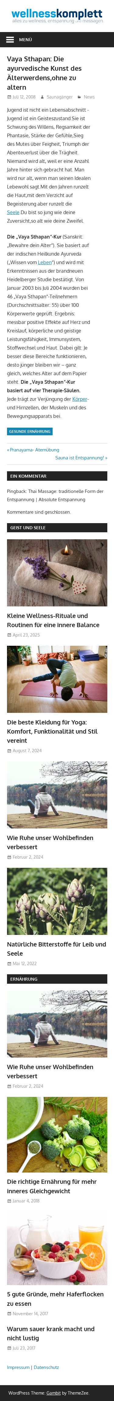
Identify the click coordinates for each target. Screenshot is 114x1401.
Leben (45, 262)
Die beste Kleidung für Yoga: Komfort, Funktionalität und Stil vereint (52, 731)
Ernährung (23, 979)
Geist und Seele (28, 527)
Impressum (18, 1367)
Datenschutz (46, 1367)
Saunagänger (60, 96)
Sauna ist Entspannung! (79, 458)
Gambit (54, 1393)
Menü (25, 39)
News (89, 96)
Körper (79, 399)
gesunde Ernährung (29, 431)
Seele (13, 212)
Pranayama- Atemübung (34, 450)
